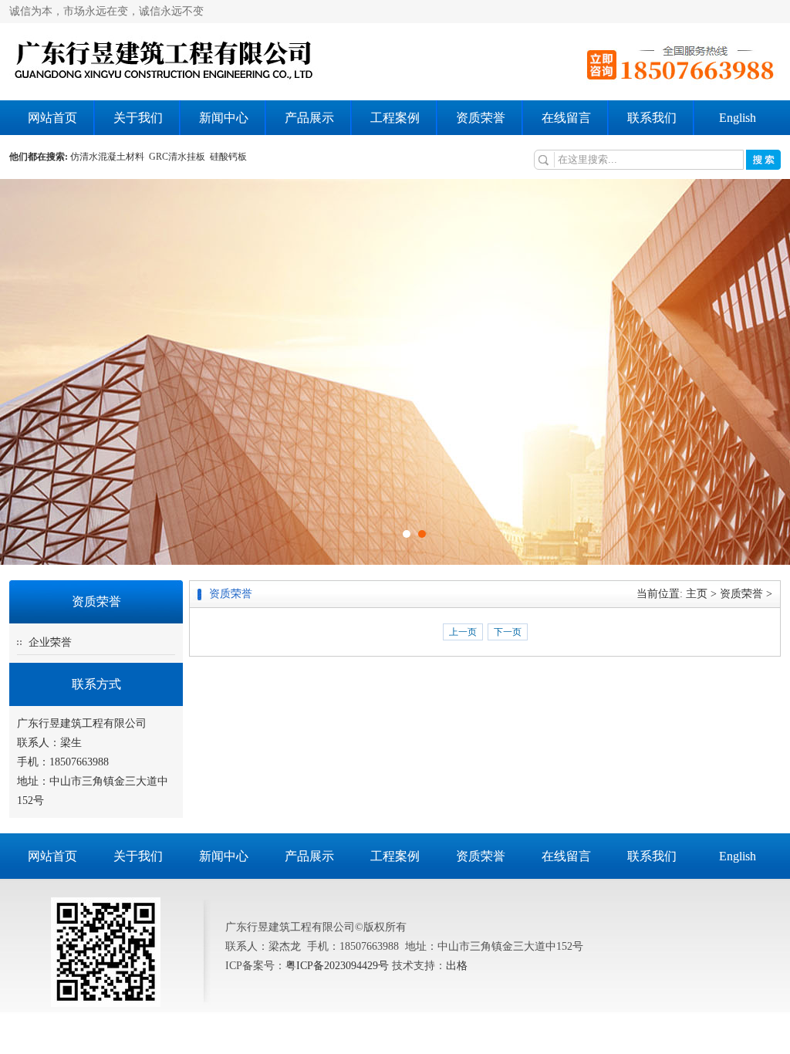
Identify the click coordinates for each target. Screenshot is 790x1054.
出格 (457, 965)
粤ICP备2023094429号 (337, 965)
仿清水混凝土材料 (109, 156)
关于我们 (138, 117)
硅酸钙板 (229, 156)
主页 (696, 594)
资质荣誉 (480, 117)
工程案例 (395, 117)
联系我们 (652, 117)
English (737, 117)
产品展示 (309, 117)
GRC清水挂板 (179, 156)
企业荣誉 (50, 642)
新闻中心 (223, 117)
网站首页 (52, 117)
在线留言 (566, 117)
